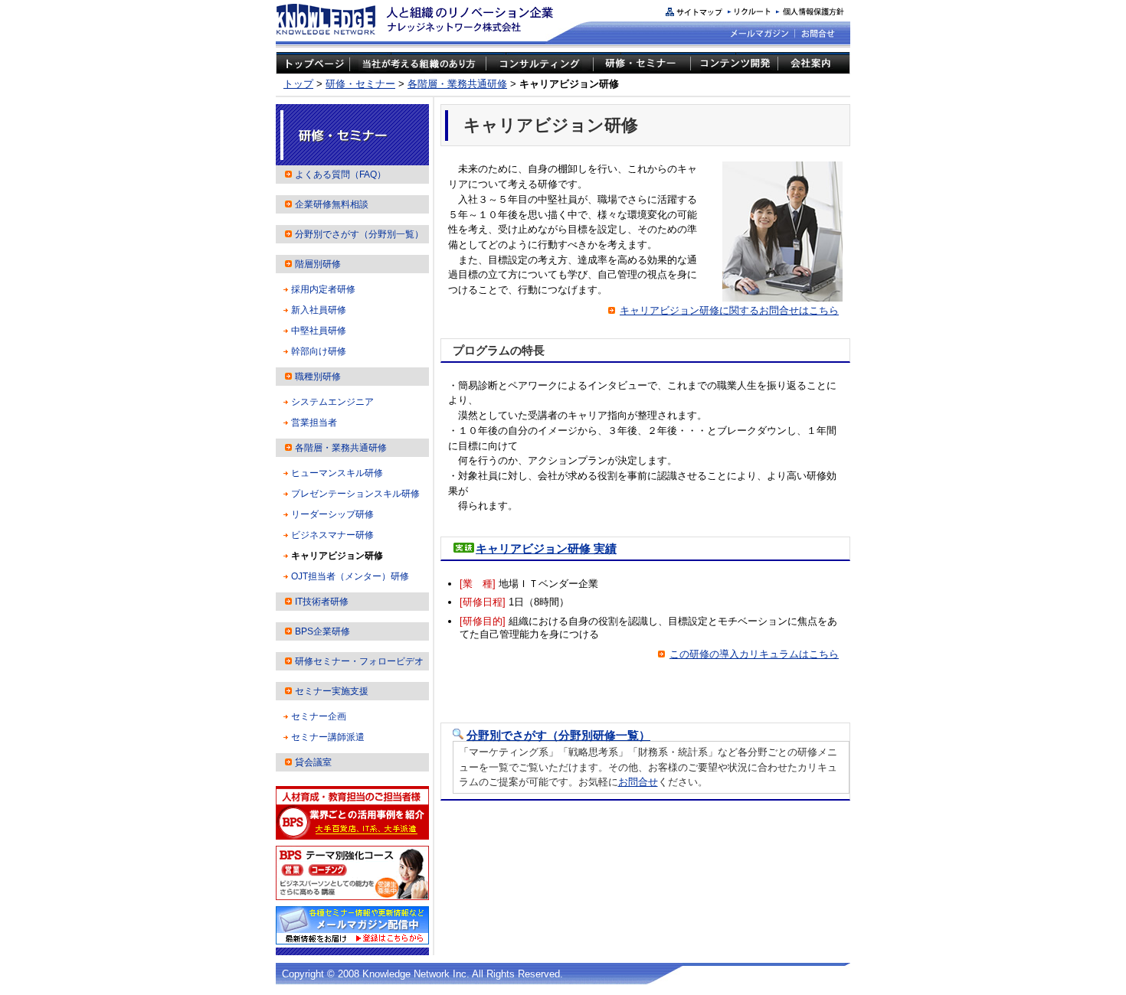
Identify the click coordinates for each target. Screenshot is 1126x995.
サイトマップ (694, 12)
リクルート (749, 12)
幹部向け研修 (318, 351)
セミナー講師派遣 (328, 737)
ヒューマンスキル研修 (337, 473)
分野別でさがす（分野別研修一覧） (558, 735)
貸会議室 (313, 762)
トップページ (313, 64)
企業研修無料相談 (331, 204)
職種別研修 (318, 376)
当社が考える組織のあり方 (417, 64)
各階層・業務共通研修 (457, 84)
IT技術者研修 (322, 601)
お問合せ (817, 33)
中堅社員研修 (318, 330)
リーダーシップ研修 (332, 514)
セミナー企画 (318, 716)
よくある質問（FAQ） (340, 174)
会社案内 (813, 64)
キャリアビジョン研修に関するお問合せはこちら (729, 310)
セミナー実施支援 (331, 691)
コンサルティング (539, 64)
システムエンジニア (332, 401)
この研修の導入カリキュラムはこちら (754, 654)
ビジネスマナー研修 (332, 535)
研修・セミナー (641, 64)
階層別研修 (318, 264)
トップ (298, 84)
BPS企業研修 (322, 631)
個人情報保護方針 (810, 12)
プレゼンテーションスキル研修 (355, 493)
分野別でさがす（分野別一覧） (359, 234)
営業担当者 (314, 422)
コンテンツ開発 (733, 64)
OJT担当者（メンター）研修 (350, 576)
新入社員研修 (318, 310)
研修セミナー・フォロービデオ (359, 661)
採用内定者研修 (323, 289)
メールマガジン (759, 33)
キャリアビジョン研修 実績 (546, 548)
